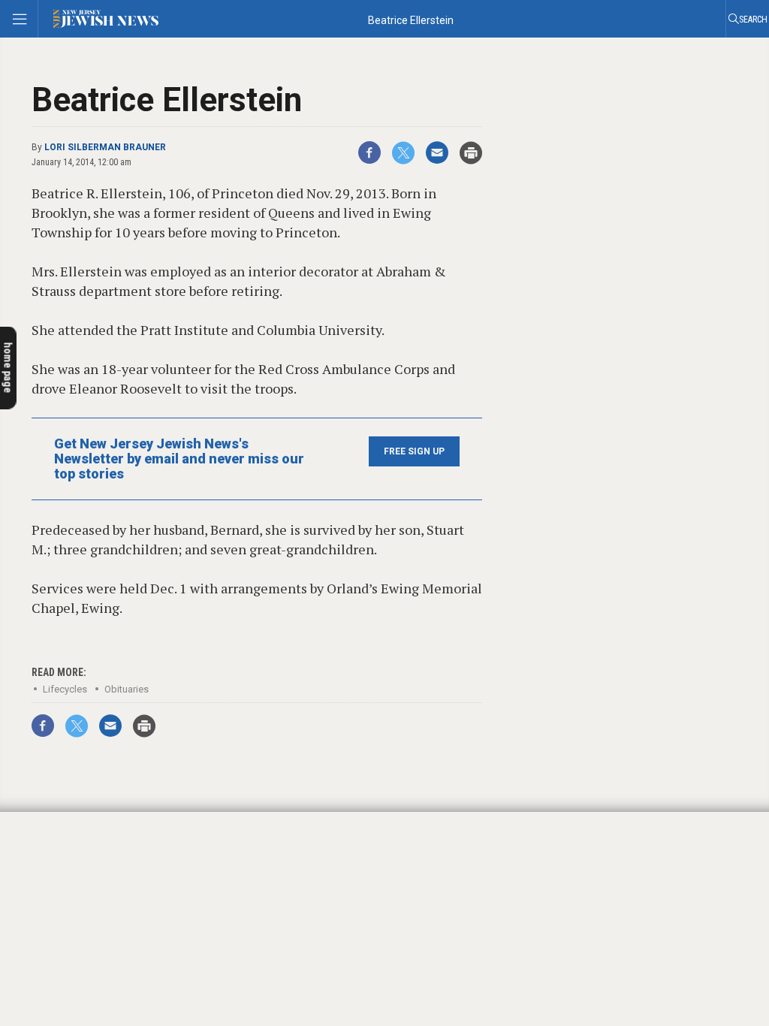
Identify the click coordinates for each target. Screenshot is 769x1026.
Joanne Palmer (54, 851)
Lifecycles (65, 689)
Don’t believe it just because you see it (108, 822)
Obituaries (126, 689)
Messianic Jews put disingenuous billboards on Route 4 (88, 875)
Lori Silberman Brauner (105, 147)
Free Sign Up (414, 451)
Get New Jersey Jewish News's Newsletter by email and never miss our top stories (179, 458)
